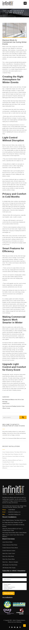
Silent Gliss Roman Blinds (8, 559)
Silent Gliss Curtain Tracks (8, 553)
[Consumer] (14, 589)
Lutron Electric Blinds (7, 542)
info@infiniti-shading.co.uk (14, 512)
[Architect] (14, 585)
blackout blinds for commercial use (17, 386)
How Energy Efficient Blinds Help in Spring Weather (14, 464)
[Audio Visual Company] (14, 587)
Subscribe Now (8, 593)
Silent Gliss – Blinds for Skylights (10, 562)
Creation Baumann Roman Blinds (10, 547)
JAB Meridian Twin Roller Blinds (9, 564)
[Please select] (14, 584)
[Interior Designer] (14, 588)
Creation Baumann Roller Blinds (9, 545)
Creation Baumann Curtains (8, 550)
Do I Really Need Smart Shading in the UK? (12, 454)
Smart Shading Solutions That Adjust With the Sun (14, 452)
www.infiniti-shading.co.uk (14, 514)
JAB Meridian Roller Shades (9, 567)
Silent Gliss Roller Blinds (8, 556)
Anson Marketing (17, 622)
